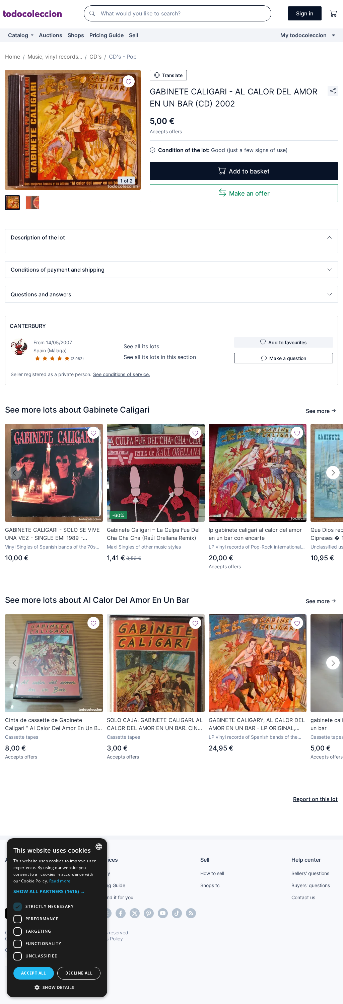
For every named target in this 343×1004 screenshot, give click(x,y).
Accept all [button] (33, 973)
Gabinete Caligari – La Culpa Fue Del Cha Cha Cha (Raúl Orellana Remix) (153, 533)
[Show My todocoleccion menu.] (333, 35)
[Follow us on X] (135, 913)
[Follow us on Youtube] (163, 913)
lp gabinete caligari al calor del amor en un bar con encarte (255, 533)
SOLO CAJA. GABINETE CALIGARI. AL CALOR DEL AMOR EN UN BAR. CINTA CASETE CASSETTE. (155, 724)
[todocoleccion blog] (191, 913)
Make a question (287, 358)
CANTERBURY (28, 325)
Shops (76, 35)
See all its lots (141, 346)
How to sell (212, 873)
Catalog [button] (18, 35)
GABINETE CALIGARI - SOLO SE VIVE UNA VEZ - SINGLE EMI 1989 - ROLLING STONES (52, 534)
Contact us (303, 897)
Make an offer (249, 193)
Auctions (50, 35)
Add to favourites (287, 342)
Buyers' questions (310, 885)
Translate (172, 75)
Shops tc (210, 885)
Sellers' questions (310, 873)
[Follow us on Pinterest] (149, 913)
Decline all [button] (78, 973)
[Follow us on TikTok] (177, 913)
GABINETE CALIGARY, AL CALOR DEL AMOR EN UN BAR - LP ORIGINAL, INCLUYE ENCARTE (257, 724)
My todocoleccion (303, 35)
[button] (171, 237)
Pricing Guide (106, 35)
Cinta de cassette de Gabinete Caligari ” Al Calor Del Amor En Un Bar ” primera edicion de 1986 (53, 724)
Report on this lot (315, 799)
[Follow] (129, 81)
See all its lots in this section (160, 357)
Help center (306, 859)
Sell (133, 35)
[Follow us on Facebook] (121, 913)
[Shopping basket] (334, 13)
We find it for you (114, 897)
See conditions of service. (121, 374)
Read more (60, 881)
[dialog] (57, 917)
